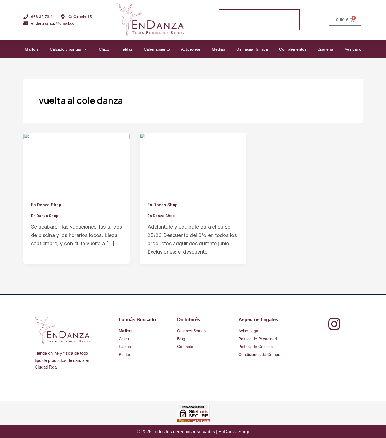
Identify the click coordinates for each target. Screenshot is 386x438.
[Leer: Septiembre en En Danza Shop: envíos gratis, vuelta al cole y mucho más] (76, 163)
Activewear (191, 49)
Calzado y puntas (65, 49)
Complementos (292, 49)
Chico (104, 49)
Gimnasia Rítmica (252, 49)
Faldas (126, 49)
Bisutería (325, 49)
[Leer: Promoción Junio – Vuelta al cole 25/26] (193, 163)
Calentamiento (157, 49)
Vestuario (353, 49)
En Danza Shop (46, 204)
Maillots (31, 49)
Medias (218, 49)
